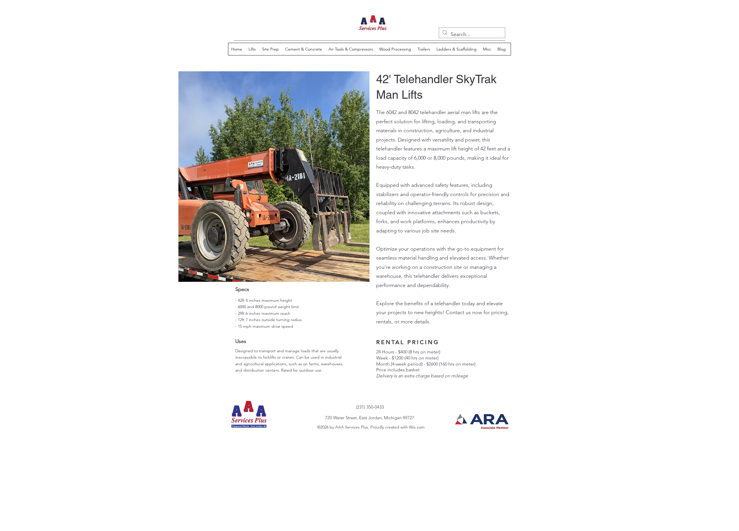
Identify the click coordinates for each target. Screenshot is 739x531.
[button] (252, 49)
